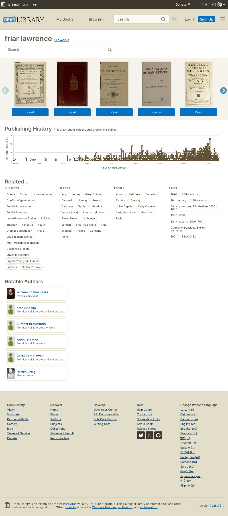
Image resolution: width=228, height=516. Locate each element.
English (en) (188, 424)
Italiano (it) (187, 447)
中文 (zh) (186, 481)
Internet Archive (69, 504)
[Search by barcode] (174, 19)
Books (54, 414)
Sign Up (206, 19)
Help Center (145, 409)
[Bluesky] (141, 435)
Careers (12, 424)
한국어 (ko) (187, 452)
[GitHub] (158, 435)
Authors (55, 419)
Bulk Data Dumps (105, 419)
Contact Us (144, 414)
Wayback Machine (104, 507)
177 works (61, 40)
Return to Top (59, 438)
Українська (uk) (191, 476)
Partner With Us (17, 419)
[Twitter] (149, 435)
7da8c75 (216, 505)
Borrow (156, 112)
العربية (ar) (187, 409)
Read (30, 112)
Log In (190, 19)
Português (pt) (190, 457)
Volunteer (13, 414)
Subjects (56, 424)
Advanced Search (62, 433)
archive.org (125, 507)
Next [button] (223, 96)
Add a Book (145, 424)
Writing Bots (102, 424)
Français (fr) (188, 433)
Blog (10, 428)
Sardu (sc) (187, 466)
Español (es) (188, 428)
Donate (183, 4)
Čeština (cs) (188, 414)
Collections (57, 428)
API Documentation (106, 414)
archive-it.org (149, 507)
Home (54, 409)
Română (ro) (188, 462)
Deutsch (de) (189, 419)
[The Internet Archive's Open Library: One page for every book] (23, 19)
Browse (95, 19)
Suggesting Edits (148, 419)
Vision (11, 409)
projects (70, 507)
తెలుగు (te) (187, 471)
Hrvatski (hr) (188, 443)
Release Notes (146, 428)
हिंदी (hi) (185, 438)
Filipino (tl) (187, 485)
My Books (64, 19)
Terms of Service (18, 433)
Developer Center (105, 409)
